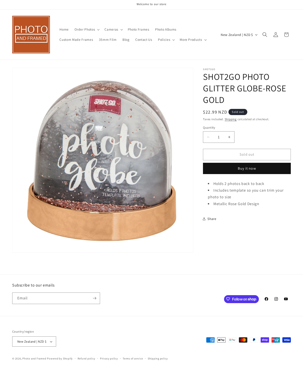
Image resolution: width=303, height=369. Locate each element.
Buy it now (247, 168)
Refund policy (86, 358)
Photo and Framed (34, 358)
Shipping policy (158, 358)
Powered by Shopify (60, 358)
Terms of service (133, 358)
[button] (87, 29)
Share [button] (211, 218)
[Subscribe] (94, 298)
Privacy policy (109, 358)
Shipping (231, 119)
